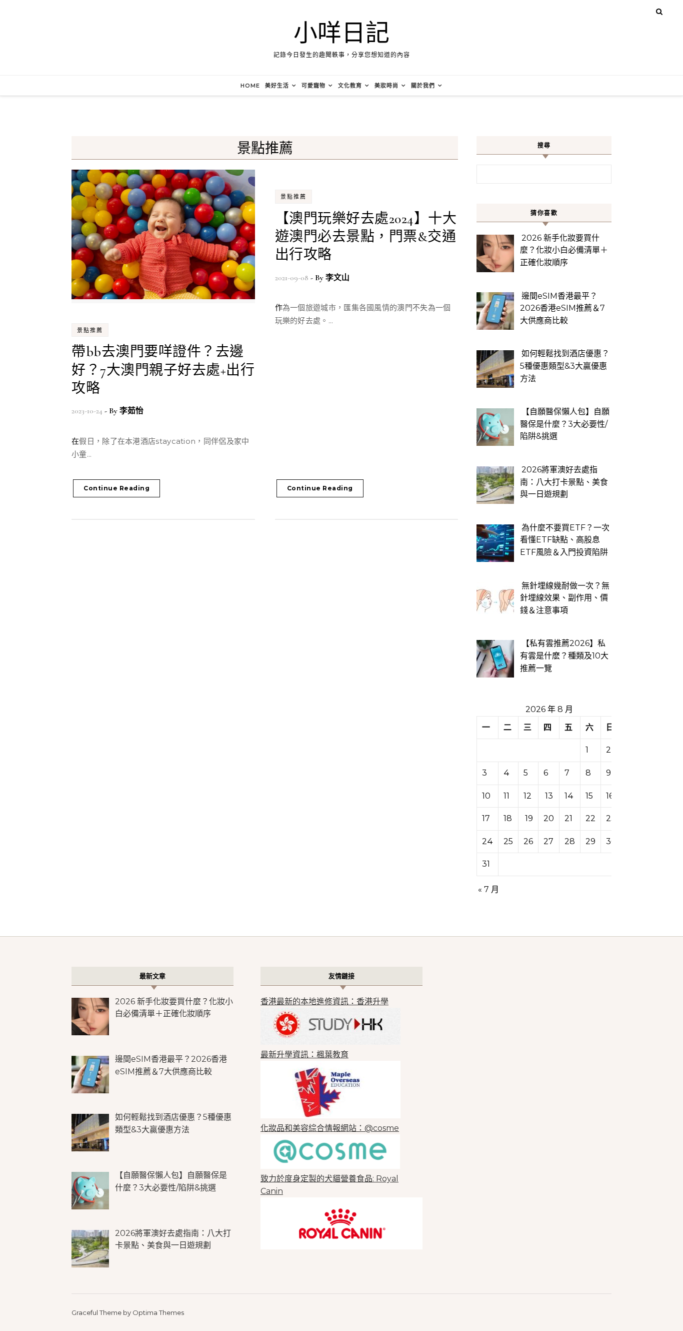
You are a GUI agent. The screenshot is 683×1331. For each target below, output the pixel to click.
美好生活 (277, 85)
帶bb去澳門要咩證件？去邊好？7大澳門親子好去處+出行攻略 (163, 370)
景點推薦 (90, 330)
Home (250, 85)
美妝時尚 (386, 85)
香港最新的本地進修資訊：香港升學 (324, 1001)
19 (529, 818)
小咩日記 (342, 33)
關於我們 (423, 85)
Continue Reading (117, 488)
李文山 (338, 278)
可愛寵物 (314, 85)
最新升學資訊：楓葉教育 (304, 1054)
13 (549, 796)
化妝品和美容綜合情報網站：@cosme (329, 1128)
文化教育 (350, 85)
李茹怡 (132, 411)
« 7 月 (488, 889)
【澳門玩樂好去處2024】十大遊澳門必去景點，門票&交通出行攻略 (366, 237)
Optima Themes (158, 1312)
